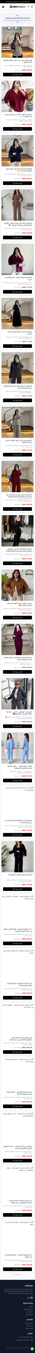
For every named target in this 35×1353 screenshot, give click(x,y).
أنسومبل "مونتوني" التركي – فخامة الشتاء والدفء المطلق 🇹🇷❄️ (19, 712)
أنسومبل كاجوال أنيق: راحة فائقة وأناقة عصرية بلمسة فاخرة (17, 387)
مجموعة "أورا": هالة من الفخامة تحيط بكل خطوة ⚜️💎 (18, 115)
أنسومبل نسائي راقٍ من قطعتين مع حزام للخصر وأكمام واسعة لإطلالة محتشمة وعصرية (19, 496)
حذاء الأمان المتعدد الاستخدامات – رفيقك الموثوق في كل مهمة (19, 1201)
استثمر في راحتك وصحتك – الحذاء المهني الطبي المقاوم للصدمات (17, 1147)
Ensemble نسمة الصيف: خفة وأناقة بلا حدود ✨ (18, 278)
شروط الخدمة (29, 1312)
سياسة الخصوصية (28, 1309)
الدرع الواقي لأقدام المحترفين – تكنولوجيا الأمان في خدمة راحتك (20, 1038)
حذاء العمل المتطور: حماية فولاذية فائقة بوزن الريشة (19, 984)
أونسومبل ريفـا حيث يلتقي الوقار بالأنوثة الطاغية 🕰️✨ (17, 61)
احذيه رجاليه (30, 1326)
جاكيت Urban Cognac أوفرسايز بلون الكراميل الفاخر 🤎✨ (19, 604)
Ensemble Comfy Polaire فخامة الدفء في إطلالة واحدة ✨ (18, 821)
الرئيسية (31, 1307)
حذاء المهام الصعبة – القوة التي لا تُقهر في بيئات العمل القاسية (18, 930)
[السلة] (3, 6)
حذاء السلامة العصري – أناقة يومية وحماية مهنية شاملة (19, 1093)
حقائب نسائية (29, 1328)
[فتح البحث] (28, 6)
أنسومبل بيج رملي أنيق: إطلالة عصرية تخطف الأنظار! (19, 441)
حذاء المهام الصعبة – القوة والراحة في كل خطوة (18, 1255)
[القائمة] (32, 6)
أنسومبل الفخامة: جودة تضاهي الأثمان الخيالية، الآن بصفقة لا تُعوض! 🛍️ (18, 224)
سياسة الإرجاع (29, 1314)
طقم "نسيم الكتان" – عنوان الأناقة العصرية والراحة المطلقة (19, 767)
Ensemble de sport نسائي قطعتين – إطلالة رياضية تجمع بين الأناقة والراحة (19, 550)
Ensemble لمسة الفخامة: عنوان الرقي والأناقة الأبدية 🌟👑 (18, 169)
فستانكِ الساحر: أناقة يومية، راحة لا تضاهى (20, 332)
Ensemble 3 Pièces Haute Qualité (20, 874)
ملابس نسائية (29, 1323)
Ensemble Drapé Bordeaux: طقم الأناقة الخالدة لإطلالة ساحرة (18, 658)
